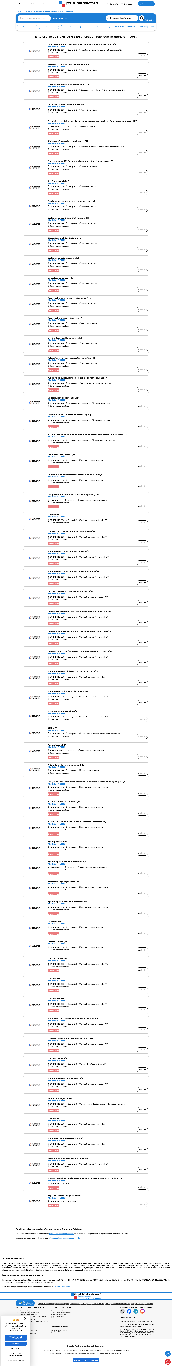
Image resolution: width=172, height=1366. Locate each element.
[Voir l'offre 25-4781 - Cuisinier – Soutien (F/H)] (86, 808)
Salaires (34, 4)
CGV (89, 1304)
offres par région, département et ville (64, 1238)
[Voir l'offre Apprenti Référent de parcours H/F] (86, 1200)
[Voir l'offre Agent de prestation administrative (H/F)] (86, 697)
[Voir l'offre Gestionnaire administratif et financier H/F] (86, 224)
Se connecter (147, 4)
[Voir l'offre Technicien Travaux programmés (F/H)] (86, 109)
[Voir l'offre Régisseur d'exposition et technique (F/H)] (86, 147)
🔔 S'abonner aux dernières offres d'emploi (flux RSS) (32, 1322)
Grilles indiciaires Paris (58, 1316)
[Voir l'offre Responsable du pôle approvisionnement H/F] (86, 304)
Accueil (18, 11)
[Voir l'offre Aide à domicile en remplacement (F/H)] (86, 770)
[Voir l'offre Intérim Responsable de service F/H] (86, 344)
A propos (130, 1304)
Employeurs (128, 4)
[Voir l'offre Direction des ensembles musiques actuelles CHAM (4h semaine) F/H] (86, 50)
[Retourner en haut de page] (168, 1354)
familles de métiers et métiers (61, 1234)
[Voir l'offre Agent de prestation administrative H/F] (86, 868)
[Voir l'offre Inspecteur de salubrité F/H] (86, 284)
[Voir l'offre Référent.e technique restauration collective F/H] (86, 364)
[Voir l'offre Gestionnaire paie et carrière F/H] (86, 264)
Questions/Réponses (58, 1332)
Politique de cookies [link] (16, 1360)
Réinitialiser (149, 20)
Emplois (22, 4)
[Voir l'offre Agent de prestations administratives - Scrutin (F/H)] (86, 577)
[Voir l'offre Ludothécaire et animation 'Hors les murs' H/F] (86, 1044)
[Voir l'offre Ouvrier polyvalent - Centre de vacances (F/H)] (86, 597)
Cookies (149, 1304)
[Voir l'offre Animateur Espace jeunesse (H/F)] (86, 888)
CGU (84, 1304)
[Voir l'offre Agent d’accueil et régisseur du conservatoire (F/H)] (86, 677)
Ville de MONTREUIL (94, 1280)
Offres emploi (27, 11)
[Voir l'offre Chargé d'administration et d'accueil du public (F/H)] (86, 501)
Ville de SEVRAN (112, 1280)
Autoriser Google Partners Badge (86, 1360)
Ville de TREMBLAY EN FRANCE (148, 1280)
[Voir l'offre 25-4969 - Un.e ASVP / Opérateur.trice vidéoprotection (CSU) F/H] (86, 617)
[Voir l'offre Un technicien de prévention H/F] (86, 402)
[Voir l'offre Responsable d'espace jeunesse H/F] (86, 324)
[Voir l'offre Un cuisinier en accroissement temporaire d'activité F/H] (86, 481)
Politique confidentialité (115, 1304)
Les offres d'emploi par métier (26, 1311)
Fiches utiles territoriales (59, 1330)
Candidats (114, 4)
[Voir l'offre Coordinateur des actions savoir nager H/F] (86, 90)
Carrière (46, 4)
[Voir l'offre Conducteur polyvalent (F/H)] (86, 461)
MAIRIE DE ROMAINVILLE (45, 1282)
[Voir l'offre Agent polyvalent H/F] (86, 848)
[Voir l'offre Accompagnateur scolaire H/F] (86, 716)
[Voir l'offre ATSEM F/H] (86, 733)
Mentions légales (62, 1304)
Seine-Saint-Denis (62, 1286)
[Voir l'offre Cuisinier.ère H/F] (86, 1005)
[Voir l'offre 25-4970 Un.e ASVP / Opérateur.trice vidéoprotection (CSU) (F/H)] (86, 637)
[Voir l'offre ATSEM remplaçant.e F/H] (86, 1104)
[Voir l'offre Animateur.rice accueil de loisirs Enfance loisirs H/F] (86, 1024)
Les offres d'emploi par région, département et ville (31, 1317)
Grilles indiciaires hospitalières (61, 1313)
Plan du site (140, 1304)
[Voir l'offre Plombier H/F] (86, 519)
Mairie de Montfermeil (25, 1282)
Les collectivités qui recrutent (26, 1320)
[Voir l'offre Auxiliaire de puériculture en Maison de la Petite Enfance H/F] (86, 384)
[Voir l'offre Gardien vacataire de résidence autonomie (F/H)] (86, 537)
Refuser (15, 1344)
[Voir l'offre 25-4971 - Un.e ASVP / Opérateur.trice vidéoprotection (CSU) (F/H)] (86, 657)
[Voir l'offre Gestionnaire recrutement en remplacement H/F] (86, 206)
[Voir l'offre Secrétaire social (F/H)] (86, 187)
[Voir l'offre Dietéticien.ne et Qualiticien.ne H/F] (86, 244)
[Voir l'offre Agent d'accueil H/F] (86, 751)
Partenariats (76, 1304)
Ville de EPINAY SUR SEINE (73, 1280)
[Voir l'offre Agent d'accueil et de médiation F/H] (86, 1084)
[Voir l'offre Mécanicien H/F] (86, 928)
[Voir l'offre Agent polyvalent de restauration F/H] (86, 1144)
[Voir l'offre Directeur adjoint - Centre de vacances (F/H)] (86, 421)
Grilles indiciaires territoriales (60, 1311)
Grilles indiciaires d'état (58, 1314)
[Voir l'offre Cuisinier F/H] (86, 985)
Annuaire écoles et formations (26, 1334)
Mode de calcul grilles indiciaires (62, 1318)
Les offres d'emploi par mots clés (27, 1313)
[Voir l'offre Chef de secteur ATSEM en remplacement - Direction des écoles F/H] (86, 167)
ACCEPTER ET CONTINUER (15, 1338)
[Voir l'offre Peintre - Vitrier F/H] (86, 946)
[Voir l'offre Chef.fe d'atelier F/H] (86, 1064)
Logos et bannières (46, 1304)
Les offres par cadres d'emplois (27, 1314)
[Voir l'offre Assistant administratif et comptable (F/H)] (86, 1164)
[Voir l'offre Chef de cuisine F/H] (86, 965)
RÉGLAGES (16, 1348)
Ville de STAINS (126, 1280)
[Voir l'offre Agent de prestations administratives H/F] (86, 557)
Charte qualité (98, 1304)
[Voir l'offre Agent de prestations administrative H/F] (86, 908)
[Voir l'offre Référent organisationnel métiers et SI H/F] (86, 70)
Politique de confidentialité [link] (15, 1354)
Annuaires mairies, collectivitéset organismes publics (26, 1331)
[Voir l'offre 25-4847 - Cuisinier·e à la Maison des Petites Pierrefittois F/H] (86, 828)
